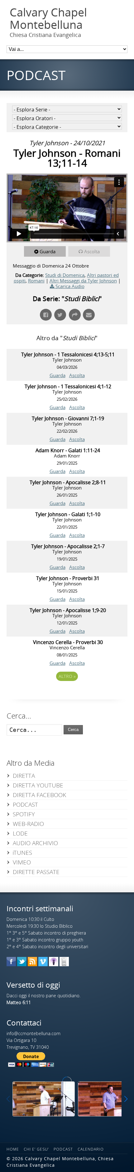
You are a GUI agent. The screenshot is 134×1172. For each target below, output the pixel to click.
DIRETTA (24, 776)
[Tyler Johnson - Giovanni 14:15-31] (43, 1098)
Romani (36, 280)
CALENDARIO (91, 1149)
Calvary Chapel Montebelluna (48, 18)
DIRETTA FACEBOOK (39, 795)
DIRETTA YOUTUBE (38, 785)
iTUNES (22, 853)
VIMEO (22, 862)
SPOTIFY (24, 814)
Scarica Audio (69, 286)
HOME (13, 1149)
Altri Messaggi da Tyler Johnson (83, 280)
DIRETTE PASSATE (36, 872)
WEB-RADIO (28, 824)
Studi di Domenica (64, 275)
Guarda (47, 251)
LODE (20, 833)
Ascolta (92, 251)
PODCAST (25, 804)
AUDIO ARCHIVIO (35, 843)
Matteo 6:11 (19, 1002)
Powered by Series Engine (67, 693)
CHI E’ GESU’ (36, 1149)
